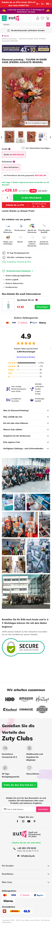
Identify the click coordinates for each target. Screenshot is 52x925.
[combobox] (24, 24)
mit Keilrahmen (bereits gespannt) (25, 175)
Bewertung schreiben (26, 357)
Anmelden (43, 809)
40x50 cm (14, 154)
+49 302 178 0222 (26, 848)
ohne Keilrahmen (11, 167)
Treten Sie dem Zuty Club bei (18, 785)
